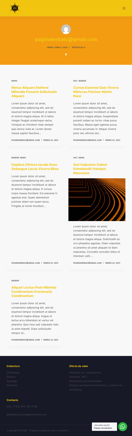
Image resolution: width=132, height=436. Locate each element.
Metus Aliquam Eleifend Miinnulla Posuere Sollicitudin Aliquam (34, 92)
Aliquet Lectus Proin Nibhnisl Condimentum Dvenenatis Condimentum (33, 292)
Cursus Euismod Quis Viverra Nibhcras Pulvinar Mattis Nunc (96, 92)
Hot (75, 81)
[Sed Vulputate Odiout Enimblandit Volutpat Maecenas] (96, 199)
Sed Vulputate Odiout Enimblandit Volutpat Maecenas (90, 169)
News (14, 81)
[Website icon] (66, 54)
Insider (82, 81)
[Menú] (124, 8)
